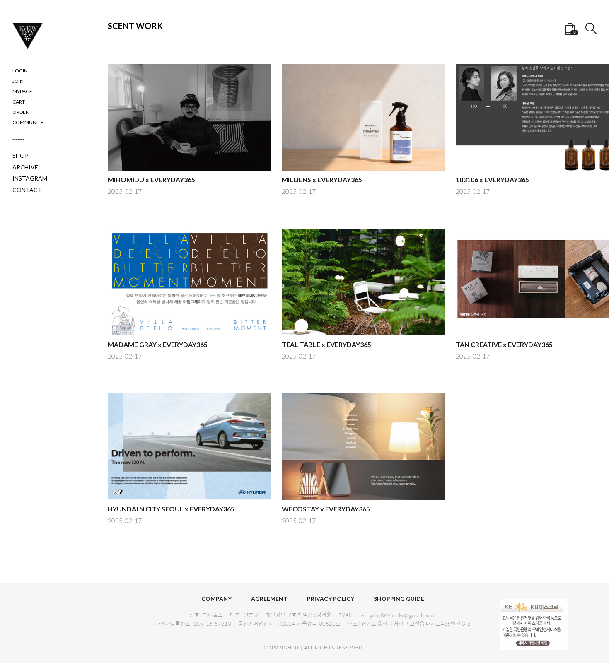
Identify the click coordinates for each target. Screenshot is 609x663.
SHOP (20, 155)
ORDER (20, 112)
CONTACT (27, 189)
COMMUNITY (28, 122)
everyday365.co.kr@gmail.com (396, 615)
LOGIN (20, 71)
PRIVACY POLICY (330, 598)
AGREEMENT (269, 598)
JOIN (18, 81)
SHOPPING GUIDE (399, 598)
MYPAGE (22, 91)
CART (18, 102)
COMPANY (216, 598)
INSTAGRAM (29, 178)
